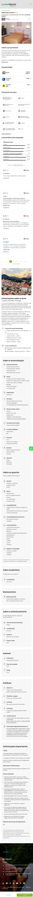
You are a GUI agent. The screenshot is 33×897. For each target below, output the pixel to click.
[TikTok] (14, 883)
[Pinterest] (20, 883)
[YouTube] (17, 883)
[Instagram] (10, 883)
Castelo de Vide (6, 10)
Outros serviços (6, 133)
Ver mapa (8, 895)
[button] (3, 32)
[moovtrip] (8, 851)
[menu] (30, 4)
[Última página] (27, 261)
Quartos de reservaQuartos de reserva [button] (24, 895)
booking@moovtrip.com (11, 871)
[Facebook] (7, 883)
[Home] (3, 883)
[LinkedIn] (24, 883)
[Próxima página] (24, 261)
